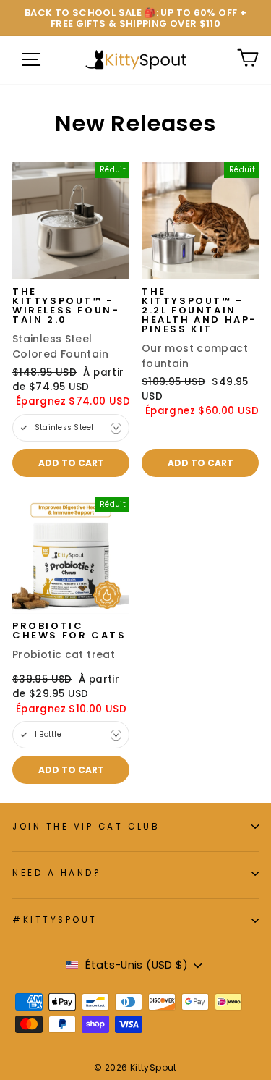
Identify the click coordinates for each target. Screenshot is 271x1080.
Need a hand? (56, 873)
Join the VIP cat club (86, 826)
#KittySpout (55, 920)
